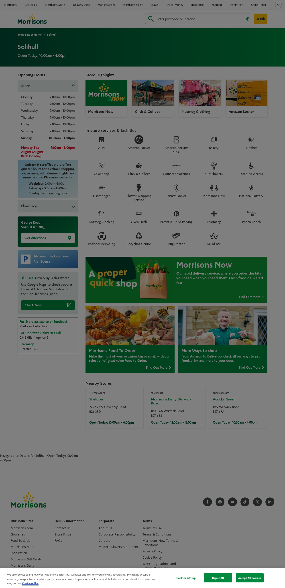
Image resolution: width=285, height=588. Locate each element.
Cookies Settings (186, 577)
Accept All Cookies (249, 577)
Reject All (218, 577)
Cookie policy (30, 583)
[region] (142, 578)
